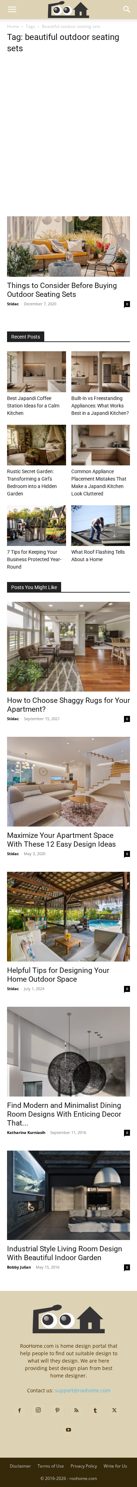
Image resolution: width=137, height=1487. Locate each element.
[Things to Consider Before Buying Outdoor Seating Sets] (68, 246)
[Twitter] (114, 1411)
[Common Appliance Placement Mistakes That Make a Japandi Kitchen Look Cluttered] (100, 445)
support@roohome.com (82, 1390)
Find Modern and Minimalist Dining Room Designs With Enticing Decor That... (64, 1114)
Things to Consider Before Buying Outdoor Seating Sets (62, 290)
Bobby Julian (19, 1267)
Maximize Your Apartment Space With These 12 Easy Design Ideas (61, 839)
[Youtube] (68, 1430)
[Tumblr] (95, 1411)
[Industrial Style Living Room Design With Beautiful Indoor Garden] (68, 1195)
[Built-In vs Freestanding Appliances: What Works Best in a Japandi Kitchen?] (100, 371)
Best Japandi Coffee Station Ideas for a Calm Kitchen (33, 405)
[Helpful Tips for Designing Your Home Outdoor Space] (68, 917)
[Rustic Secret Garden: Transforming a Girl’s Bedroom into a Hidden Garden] (36, 445)
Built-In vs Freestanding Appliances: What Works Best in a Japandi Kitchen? (100, 405)
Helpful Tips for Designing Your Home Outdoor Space (58, 974)
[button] (12, 9)
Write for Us (115, 1466)
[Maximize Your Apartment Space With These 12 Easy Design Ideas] (68, 782)
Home (13, 26)
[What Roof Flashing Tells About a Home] (100, 525)
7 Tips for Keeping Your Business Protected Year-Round (34, 559)
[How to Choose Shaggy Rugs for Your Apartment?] (68, 647)
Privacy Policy (84, 1466)
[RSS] (76, 1411)
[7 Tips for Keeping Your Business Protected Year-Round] (36, 525)
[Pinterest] (57, 1411)
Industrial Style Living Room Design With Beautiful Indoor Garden (64, 1253)
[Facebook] (19, 1411)
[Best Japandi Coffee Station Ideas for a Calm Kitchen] (36, 371)
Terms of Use (51, 1466)
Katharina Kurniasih (26, 1132)
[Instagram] (38, 1410)
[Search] (127, 9)
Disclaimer (20, 1466)
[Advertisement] (68, 144)
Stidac (13, 303)
